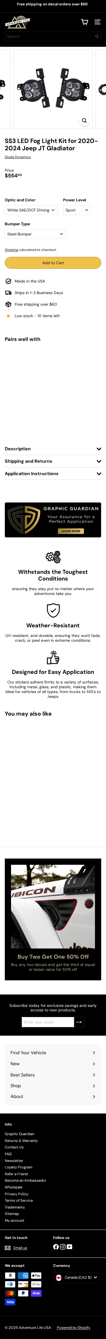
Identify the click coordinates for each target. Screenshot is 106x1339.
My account (14, 1220)
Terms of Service (19, 1200)
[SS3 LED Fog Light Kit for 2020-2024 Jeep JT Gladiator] (53, 369)
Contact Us (14, 1147)
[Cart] (84, 22)
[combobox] (53, 36)
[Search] (97, 36)
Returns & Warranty (21, 1140)
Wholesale (13, 1187)
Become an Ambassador (25, 1180)
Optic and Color (20, 200)
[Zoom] (84, 120)
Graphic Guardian (19, 1133)
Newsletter (14, 1160)
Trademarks (15, 1207)
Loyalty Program (19, 1167)
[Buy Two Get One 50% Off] (53, 906)
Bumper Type (17, 224)
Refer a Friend (16, 1174)
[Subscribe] (79, 1022)
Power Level (74, 200)
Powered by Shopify (73, 1327)
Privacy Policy (16, 1194)
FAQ (8, 1154)
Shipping (11, 250)
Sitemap (12, 1213)
